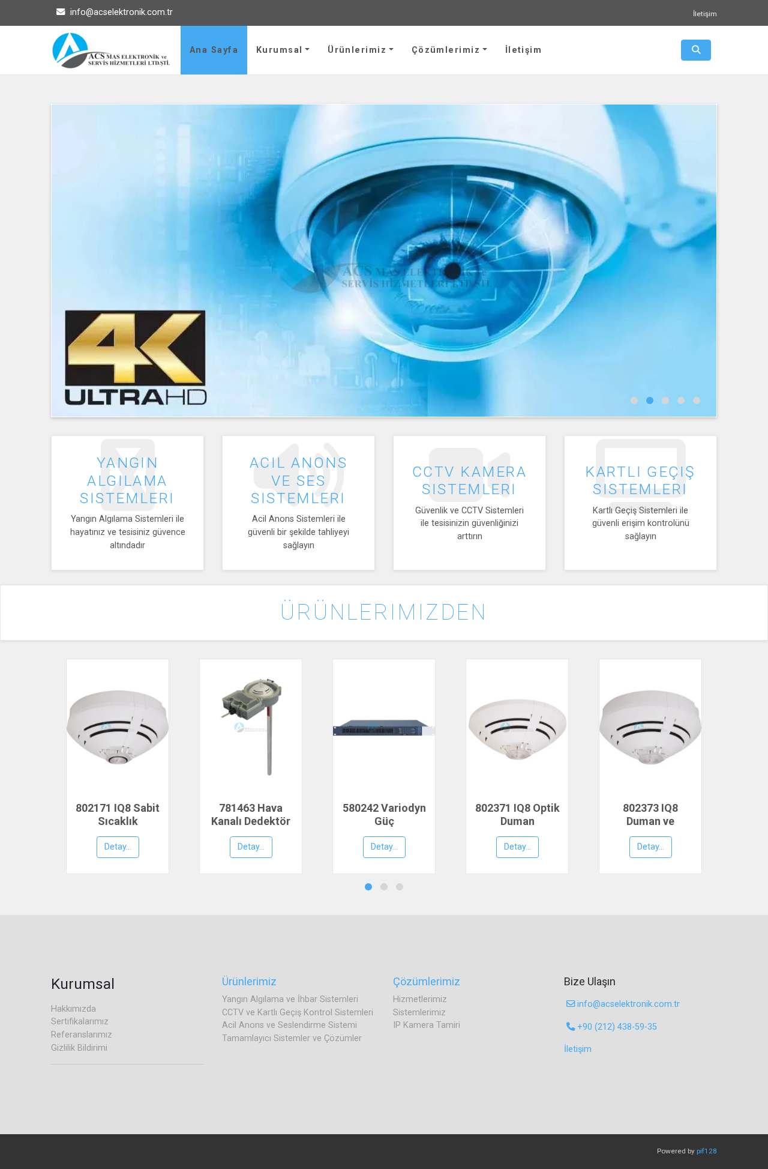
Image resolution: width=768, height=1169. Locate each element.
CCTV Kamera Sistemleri (469, 480)
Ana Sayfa (214, 50)
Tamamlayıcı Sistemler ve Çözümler (292, 1038)
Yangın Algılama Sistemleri (127, 480)
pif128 (707, 1151)
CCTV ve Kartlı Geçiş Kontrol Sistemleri (297, 1012)
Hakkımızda (73, 1009)
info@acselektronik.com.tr (120, 12)
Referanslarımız (81, 1035)
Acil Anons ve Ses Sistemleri (298, 480)
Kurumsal (279, 50)
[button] (634, 400)
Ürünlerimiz (357, 50)
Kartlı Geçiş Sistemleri (640, 480)
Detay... (117, 847)
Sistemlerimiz (419, 1012)
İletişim (705, 14)
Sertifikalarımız (80, 1021)
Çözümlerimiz (446, 50)
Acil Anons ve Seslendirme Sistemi (289, 1025)
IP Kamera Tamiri (426, 1025)
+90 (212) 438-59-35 (616, 1027)
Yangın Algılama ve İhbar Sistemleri (290, 999)
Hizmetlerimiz (420, 999)
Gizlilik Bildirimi (79, 1048)
